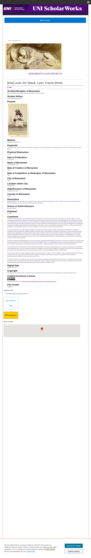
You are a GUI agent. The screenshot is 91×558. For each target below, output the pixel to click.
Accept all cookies (74, 546)
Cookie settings (50, 549)
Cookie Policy (30, 551)
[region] (45, 548)
